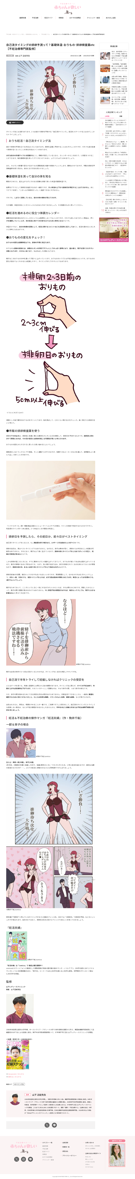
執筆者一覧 (66, 1147)
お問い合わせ (89, 1142)
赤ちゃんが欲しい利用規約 (92, 1146)
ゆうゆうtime (89, 1167)
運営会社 (65, 1151)
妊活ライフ (48, 18)
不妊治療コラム (45, 34)
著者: (22, 56)
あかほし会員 (111, 18)
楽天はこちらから (14, 1077)
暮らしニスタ (89, 1159)
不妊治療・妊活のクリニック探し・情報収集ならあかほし (22, 34)
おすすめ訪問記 (75, 18)
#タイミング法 (19, 1084)
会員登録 (65, 1142)
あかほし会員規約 (90, 1148)
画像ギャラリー (16, 122)
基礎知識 (22, 18)
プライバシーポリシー (69, 1155)
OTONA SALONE (90, 1162)
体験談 (61, 18)
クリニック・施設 (93, 18)
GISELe (87, 1164)
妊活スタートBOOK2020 (22, 1039)
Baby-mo (88, 1156)
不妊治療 (35, 18)
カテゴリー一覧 (47, 1142)
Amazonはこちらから (16, 1074)
